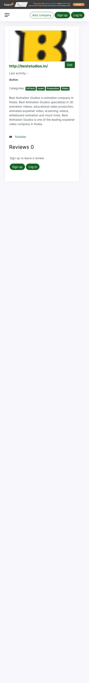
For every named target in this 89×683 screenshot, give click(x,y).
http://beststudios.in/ (28, 66)
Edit (69, 65)
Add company (41, 15)
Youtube (20, 136)
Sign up (62, 15)
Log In (77, 15)
